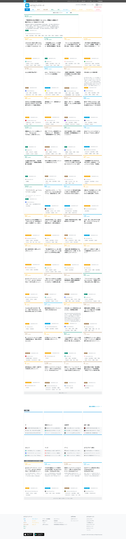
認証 (69, 212)
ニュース (70, 181)
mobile (56, 92)
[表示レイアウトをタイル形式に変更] (97, 5)
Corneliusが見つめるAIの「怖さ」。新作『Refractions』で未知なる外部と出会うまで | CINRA (33, 309)
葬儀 (39, 35)
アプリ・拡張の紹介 (82, 1)
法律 (42, 35)
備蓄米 (86, 328)
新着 (71, 12)
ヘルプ (44, 522)
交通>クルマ (28, 122)
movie (86, 94)
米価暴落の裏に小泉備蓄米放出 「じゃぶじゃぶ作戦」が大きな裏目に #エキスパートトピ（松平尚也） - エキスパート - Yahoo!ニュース (72, 162)
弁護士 (53, 153)
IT (25, 425)
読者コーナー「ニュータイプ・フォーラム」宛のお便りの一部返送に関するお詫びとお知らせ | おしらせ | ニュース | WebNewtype (72, 368)
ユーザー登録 (89, 1)
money (59, 271)
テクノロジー (47, 87)
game (31, 240)
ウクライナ (35, 358)
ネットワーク (48, 94)
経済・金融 (87, 425)
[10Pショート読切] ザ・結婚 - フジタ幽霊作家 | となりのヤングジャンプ (92, 250)
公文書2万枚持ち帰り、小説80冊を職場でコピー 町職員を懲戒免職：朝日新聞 (33, 162)
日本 (98, 92)
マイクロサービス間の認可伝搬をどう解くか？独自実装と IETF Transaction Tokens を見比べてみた (72, 192)
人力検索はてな (90, 522)
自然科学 (66, 425)
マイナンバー (48, 387)
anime (27, 65)
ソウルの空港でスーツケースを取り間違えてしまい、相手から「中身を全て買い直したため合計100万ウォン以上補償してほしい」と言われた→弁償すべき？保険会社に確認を (72, 339)
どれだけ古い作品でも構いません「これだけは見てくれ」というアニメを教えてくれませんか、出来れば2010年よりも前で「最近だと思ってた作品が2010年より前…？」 (33, 44)
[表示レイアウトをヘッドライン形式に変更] (101, 5)
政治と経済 (47, 146)
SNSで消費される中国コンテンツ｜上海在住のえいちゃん (53, 161)
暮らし (27, 30)
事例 (59, 153)
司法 (49, 35)
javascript (86, 124)
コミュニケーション (49, 299)
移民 (72, 299)
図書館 (47, 63)
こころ (94, 65)
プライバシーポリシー (58, 522)
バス (56, 153)
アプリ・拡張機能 (46, 518)
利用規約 (56, 520)
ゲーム (27, 242)
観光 (66, 358)
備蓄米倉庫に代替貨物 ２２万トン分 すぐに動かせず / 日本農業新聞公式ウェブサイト (92, 309)
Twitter (53, 301)
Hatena (92, 534)
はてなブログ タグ (90, 524)
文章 (99, 301)
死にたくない (28, 94)
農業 (66, 181)
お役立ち (56, 35)
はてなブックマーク (28, 516)
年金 (53, 35)
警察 (66, 63)
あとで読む (31, 35)
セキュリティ (72, 124)
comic (90, 65)
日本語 (93, 94)
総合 (25, 518)
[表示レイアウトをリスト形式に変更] (99, 5)
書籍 (58, 65)
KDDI (58, 94)
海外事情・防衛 (29, 358)
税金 (99, 358)
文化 (97, 94)
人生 (46, 35)
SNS (50, 181)
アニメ (32, 63)
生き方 (27, 299)
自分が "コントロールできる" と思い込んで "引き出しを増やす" (92, 132)
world (73, 301)
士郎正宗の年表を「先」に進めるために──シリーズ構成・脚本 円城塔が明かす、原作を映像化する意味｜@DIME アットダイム (53, 221)
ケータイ (47, 271)
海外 (72, 330)
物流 (93, 328)
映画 (35, 65)
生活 (36, 35)
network (53, 94)
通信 (46, 92)
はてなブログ (89, 518)
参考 (94, 153)
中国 (46, 181)
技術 (53, 242)
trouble (52, 271)
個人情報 (67, 124)
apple (96, 240)
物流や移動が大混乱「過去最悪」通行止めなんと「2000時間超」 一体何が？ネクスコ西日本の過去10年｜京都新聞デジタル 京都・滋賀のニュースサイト (92, 368)
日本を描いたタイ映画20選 (90, 72)
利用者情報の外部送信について (60, 524)
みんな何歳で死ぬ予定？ (31, 72)
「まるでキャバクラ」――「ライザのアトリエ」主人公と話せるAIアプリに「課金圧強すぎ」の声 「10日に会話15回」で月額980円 (53, 192)
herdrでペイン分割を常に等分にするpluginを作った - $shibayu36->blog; (92, 469)
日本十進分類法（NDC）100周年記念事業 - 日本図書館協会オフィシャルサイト (72, 133)
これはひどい (71, 240)
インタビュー (48, 242)
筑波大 (76, 122)
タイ (86, 92)
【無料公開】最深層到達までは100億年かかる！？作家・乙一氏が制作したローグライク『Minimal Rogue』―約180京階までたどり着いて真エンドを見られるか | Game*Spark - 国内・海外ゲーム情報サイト (72, 250)
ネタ (56, 63)
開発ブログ (45, 520)
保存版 (61, 35)
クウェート (67, 299)
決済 (46, 269)
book (55, 65)
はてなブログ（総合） (89, 447)
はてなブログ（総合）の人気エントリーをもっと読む (63, 498)
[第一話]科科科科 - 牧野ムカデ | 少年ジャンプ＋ (33, 249)
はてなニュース (90, 526)
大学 (66, 122)
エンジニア (87, 151)
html (86, 122)
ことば (32, 153)
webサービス (74, 212)
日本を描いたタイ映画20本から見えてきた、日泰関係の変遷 (72, 308)
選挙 (69, 301)
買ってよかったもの (98, 7)
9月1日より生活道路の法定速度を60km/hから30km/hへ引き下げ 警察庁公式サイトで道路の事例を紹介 (33, 103)
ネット (47, 183)
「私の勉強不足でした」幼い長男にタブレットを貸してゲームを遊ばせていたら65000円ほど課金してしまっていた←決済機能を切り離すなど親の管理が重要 (53, 250)
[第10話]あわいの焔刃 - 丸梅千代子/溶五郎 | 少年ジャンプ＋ (33, 367)
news (71, 242)
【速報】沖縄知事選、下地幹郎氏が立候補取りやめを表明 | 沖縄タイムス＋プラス (72, 74)
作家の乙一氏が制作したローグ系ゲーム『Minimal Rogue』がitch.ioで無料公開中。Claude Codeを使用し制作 (92, 192)
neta (51, 65)
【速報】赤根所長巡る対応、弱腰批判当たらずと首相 (72, 220)
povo (60, 92)
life (33, 94)
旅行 (69, 358)
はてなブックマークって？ (72, 1)
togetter (27, 63)
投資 (97, 153)
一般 (25, 520)
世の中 (27, 87)
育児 (56, 271)
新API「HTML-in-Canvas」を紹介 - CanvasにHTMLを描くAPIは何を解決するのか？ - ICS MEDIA (92, 103)
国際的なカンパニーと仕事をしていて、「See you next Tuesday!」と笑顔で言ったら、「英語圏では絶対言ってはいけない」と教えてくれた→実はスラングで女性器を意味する (33, 133)
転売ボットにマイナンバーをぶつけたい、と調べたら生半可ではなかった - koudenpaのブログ (53, 368)
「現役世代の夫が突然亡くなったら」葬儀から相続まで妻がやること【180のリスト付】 (41, 21)
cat (36, 242)
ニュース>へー (38, 122)
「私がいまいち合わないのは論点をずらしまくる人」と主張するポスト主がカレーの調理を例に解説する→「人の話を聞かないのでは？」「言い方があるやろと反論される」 (53, 280)
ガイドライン (57, 518)
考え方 (57, 328)
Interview (31, 328)
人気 (67, 12)
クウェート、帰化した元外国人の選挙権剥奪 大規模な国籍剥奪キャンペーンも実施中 (72, 280)
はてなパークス (87, 63)
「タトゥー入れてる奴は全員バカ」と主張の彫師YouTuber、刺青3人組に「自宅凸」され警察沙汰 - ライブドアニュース (72, 44)
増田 (30, 92)
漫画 (93, 63)
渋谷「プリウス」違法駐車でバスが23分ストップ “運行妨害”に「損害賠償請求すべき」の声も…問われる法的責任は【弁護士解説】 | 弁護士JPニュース (53, 133)
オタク (31, 65)
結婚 (93, 269)
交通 (27, 124)
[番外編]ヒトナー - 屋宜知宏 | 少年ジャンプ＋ (53, 102)
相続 (27, 35)
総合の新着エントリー (94, 406)
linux (53, 493)
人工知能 (86, 493)
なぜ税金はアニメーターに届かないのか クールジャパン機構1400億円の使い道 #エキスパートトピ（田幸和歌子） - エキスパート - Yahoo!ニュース (92, 339)
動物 (54, 122)
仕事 (97, 151)
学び (46, 58)
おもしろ (27, 447)
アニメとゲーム (28, 58)
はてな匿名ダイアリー (36, 204)
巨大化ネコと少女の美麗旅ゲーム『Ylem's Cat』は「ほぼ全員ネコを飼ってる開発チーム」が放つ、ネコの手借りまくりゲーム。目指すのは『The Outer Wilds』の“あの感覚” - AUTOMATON (33, 221)
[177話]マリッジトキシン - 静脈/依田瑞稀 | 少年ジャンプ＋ (53, 338)
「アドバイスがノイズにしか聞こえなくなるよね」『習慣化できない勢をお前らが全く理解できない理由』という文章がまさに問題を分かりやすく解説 (92, 280)
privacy (91, 124)
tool (50, 493)
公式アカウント (74, 518)
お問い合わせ (45, 524)
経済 (66, 183)
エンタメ (66, 58)
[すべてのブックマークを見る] (33, 52)
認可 (66, 212)
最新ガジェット (48, 425)
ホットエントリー (74, 520)
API (59, 389)
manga (98, 65)
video (47, 493)
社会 (73, 94)
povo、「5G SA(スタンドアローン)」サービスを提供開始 (53, 73)
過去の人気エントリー (63, 392)
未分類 (86, 153)
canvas (95, 122)
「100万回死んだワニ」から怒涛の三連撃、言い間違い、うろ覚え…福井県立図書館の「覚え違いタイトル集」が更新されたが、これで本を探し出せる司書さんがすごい (53, 44)
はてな (40, 94)
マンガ (86, 65)
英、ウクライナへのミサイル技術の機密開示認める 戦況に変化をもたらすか (33, 339)
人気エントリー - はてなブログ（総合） (33, 460)
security (78, 124)
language (47, 124)
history (39, 65)
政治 (69, 183)
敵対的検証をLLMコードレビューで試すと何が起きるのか (53, 308)
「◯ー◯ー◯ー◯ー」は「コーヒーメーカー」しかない (33, 191)
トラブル (67, 387)
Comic (58, 122)
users (28, 16)
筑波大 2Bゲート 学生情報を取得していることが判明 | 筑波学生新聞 (72, 103)
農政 (89, 330)
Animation (87, 181)
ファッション (68, 65)
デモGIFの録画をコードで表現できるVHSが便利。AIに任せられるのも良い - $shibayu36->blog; (53, 469)
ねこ (39, 242)
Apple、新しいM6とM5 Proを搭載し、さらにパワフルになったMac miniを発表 (92, 221)
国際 (66, 301)
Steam (27, 240)
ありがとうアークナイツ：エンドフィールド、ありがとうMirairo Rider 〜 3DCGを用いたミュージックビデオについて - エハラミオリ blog (33, 280)
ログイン (94, 1)
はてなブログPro (90, 520)
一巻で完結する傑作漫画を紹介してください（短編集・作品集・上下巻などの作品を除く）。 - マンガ (92, 44)
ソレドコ (88, 530)
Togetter (50, 269)
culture (36, 153)
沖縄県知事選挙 (68, 94)
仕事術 (90, 153)
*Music (27, 328)
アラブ (76, 299)
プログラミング (92, 493)
